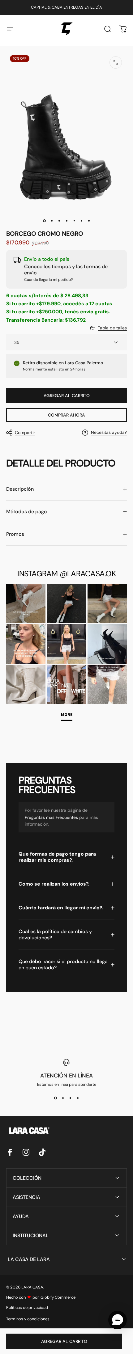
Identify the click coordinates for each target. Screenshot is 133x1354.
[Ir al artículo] (44, 220)
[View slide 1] (55, 1098)
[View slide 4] (77, 1098)
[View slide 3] (70, 1098)
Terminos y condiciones (27, 1319)
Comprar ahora (66, 415)
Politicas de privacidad (27, 1307)
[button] (117, 1320)
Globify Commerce (58, 1297)
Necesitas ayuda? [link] (109, 432)
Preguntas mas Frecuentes (51, 817)
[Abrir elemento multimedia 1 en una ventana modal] (115, 62)
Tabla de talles (112, 328)
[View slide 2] (62, 1098)
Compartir (25, 432)
